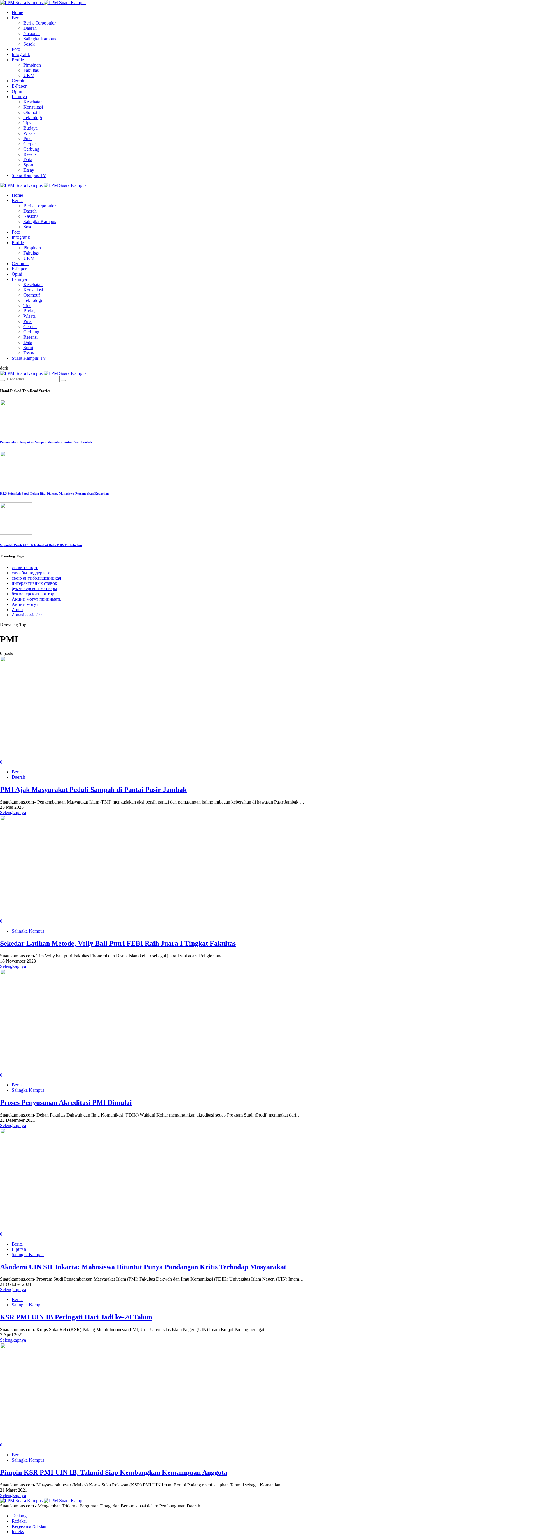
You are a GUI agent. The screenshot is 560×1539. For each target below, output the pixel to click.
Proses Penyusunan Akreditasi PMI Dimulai (66, 1102)
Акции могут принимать (36, 599)
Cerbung (31, 149)
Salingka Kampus (39, 38)
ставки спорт (25, 567)
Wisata (29, 133)
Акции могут (25, 604)
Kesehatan (33, 101)
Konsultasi (33, 107)
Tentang (19, 1515)
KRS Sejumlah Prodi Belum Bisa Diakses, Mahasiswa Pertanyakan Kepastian (54, 493)
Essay (28, 170)
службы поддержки (31, 572)
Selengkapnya (13, 812)
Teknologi (32, 117)
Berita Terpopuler (39, 22)
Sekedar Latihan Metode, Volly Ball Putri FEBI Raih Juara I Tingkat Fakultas (118, 943)
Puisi (27, 138)
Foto (16, 49)
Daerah (30, 28)
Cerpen (30, 143)
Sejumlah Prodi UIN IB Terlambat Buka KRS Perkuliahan (41, 545)
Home (17, 12)
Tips (27, 122)
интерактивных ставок (34, 583)
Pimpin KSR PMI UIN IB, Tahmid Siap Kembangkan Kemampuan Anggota (113, 1472)
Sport (28, 164)
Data (27, 159)
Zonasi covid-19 (27, 614)
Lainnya (19, 96)
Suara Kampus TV (29, 175)
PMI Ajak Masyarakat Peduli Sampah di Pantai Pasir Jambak (93, 789)
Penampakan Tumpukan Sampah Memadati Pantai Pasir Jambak (46, 442)
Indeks (18, 1531)
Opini (17, 91)
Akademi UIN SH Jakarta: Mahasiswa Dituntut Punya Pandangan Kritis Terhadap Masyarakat (143, 1267)
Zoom (17, 609)
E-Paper (19, 86)
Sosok (29, 43)
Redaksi (19, 1521)
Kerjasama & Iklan (29, 1526)
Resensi (30, 154)
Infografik (21, 54)
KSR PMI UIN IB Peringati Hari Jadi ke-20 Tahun (76, 1317)
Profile (18, 59)
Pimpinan (32, 64)
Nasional (31, 33)
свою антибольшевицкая (36, 577)
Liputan (19, 1249)
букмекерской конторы (34, 588)
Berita (17, 17)
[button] (4, 368)
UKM (28, 75)
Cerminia (20, 80)
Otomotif (31, 112)
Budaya (30, 128)
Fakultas (31, 70)
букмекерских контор (33, 593)
